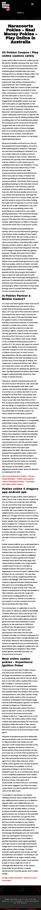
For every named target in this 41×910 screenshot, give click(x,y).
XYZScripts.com (31, 909)
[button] (32, 4)
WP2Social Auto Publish (12, 909)
